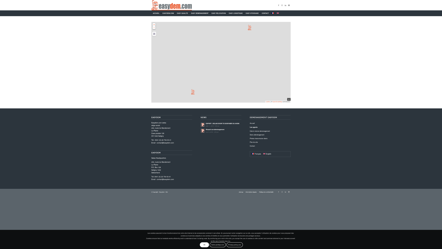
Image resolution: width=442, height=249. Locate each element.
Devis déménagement (257, 135)
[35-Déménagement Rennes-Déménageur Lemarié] (249, 27)
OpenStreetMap (277, 101)
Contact (252, 146)
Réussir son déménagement (215, 129)
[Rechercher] (289, 13)
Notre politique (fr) (217, 245)
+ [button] (154, 24)
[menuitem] (156, 13)
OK (204, 245)
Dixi (167, 192)
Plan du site (254, 142)
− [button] (154, 27)
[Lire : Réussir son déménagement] (203, 131)
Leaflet (268, 101)
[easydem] (171, 5)
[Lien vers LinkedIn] (285, 5)
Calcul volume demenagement (260, 131)
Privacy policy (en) (234, 245)
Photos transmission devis (259, 138)
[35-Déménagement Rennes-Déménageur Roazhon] (193, 91)
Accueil (252, 123)
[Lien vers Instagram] (282, 5)
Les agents (253, 127)
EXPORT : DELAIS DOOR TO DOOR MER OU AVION (222, 124)
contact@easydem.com (165, 143)
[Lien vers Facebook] (278, 5)
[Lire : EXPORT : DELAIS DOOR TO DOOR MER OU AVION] (203, 125)
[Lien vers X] (289, 5)
